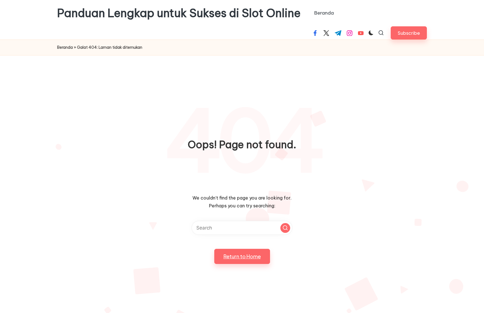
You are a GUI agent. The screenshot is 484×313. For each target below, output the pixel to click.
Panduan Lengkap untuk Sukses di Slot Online (179, 13)
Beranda (65, 47)
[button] (409, 33)
